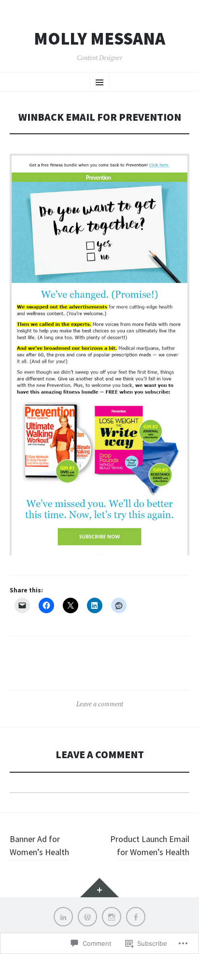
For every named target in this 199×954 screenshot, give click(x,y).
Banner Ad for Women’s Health (39, 845)
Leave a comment (99, 704)
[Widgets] (99, 887)
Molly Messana (99, 38)
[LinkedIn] (63, 916)
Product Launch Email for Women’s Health (149, 845)
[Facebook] (135, 916)
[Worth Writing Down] (87, 916)
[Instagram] (111, 916)
